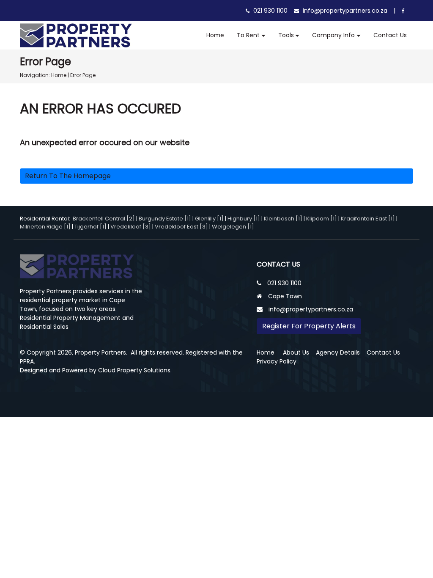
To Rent (248, 35)
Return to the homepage (68, 176)
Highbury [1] (243, 219)
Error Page (83, 75)
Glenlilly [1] (209, 219)
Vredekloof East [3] (181, 227)
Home (215, 35)
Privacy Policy (276, 361)
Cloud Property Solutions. (135, 370)
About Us (296, 352)
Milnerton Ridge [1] (45, 227)
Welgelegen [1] (233, 227)
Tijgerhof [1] (90, 227)
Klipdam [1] (321, 219)
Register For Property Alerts (309, 326)
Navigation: (35, 75)
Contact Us (390, 35)
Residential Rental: (46, 219)
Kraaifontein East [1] (368, 219)
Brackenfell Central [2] (104, 219)
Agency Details (338, 352)
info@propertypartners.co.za (344, 10)
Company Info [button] (333, 35)
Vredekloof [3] (130, 227)
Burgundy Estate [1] (165, 219)
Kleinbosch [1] (283, 219)
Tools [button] (286, 35)
